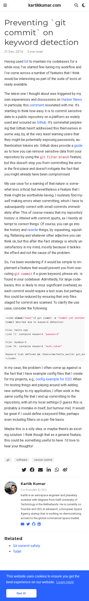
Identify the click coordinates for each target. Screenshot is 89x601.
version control (43, 459)
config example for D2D (54, 379)
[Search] (76, 5)
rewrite (32, 230)
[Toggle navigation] (5, 5)
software (21, 459)
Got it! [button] (21, 593)
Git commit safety (26, 546)
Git (26, 61)
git (8, 459)
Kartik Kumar (33, 483)
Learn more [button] (65, 582)
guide (78, 145)
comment (37, 105)
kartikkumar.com (44, 5)
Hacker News (71, 99)
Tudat (17, 551)
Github (41, 122)
